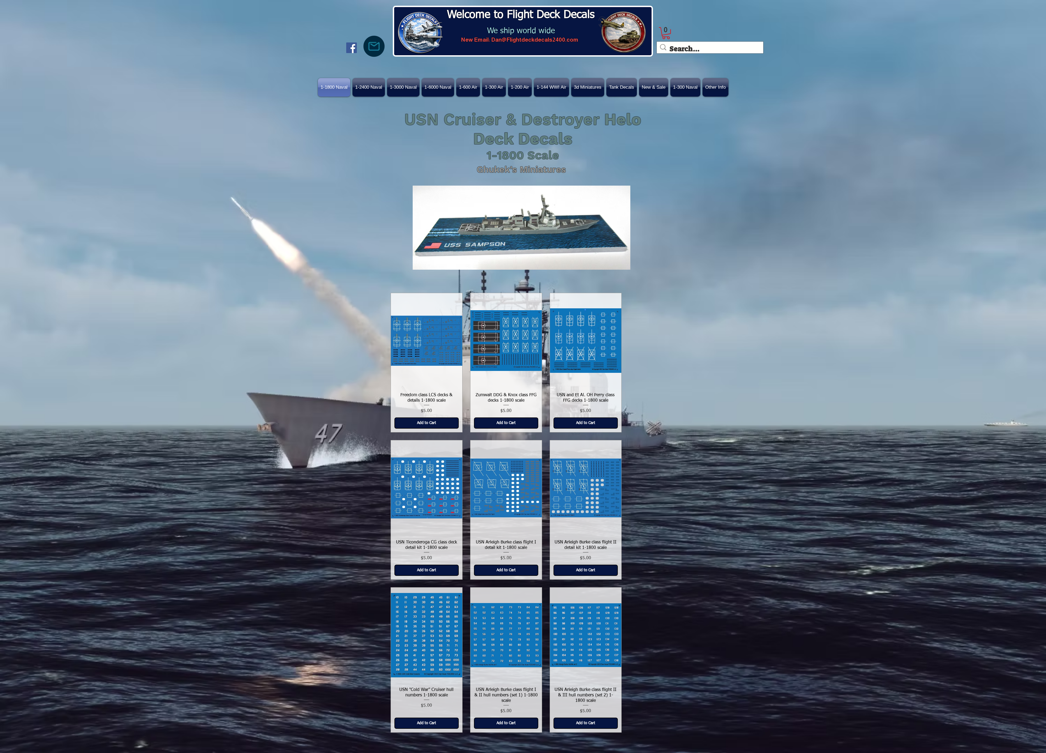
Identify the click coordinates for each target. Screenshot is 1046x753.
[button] (653, 87)
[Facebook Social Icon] (351, 47)
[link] (666, 33)
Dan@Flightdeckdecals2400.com (534, 39)
